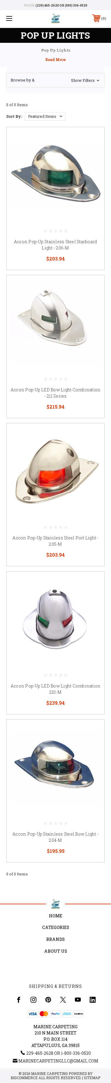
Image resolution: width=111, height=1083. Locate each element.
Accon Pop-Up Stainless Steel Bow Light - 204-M (55, 837)
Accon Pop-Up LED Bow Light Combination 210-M (56, 689)
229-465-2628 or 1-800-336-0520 (58, 1053)
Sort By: (14, 116)
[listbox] (45, 116)
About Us (55, 951)
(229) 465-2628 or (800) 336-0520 (61, 5)
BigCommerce (24, 1077)
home (55, 916)
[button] (55, 80)
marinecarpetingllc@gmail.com (58, 1061)
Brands (55, 939)
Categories (55, 927)
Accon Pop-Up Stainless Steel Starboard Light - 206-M (55, 245)
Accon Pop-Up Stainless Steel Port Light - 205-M (55, 541)
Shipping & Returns (55, 986)
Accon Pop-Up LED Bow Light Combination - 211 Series (56, 393)
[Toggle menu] (16, 18)
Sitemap (92, 1077)
